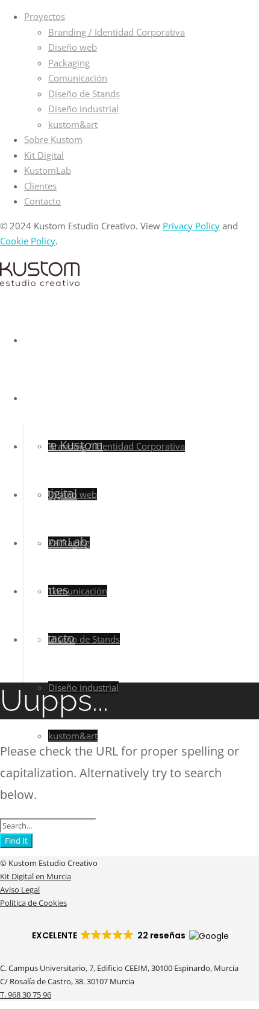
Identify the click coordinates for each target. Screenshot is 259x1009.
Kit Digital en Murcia (35, 876)
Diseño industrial (83, 109)
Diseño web (72, 47)
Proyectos (44, 16)
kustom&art (73, 124)
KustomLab (47, 170)
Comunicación (77, 78)
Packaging (69, 63)
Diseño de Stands (84, 94)
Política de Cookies (33, 902)
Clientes (40, 186)
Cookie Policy (27, 241)
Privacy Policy (191, 226)
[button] (130, 935)
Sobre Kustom (53, 139)
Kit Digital (44, 155)
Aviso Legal (20, 889)
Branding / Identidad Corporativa (116, 32)
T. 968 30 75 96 (25, 994)
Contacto (42, 201)
